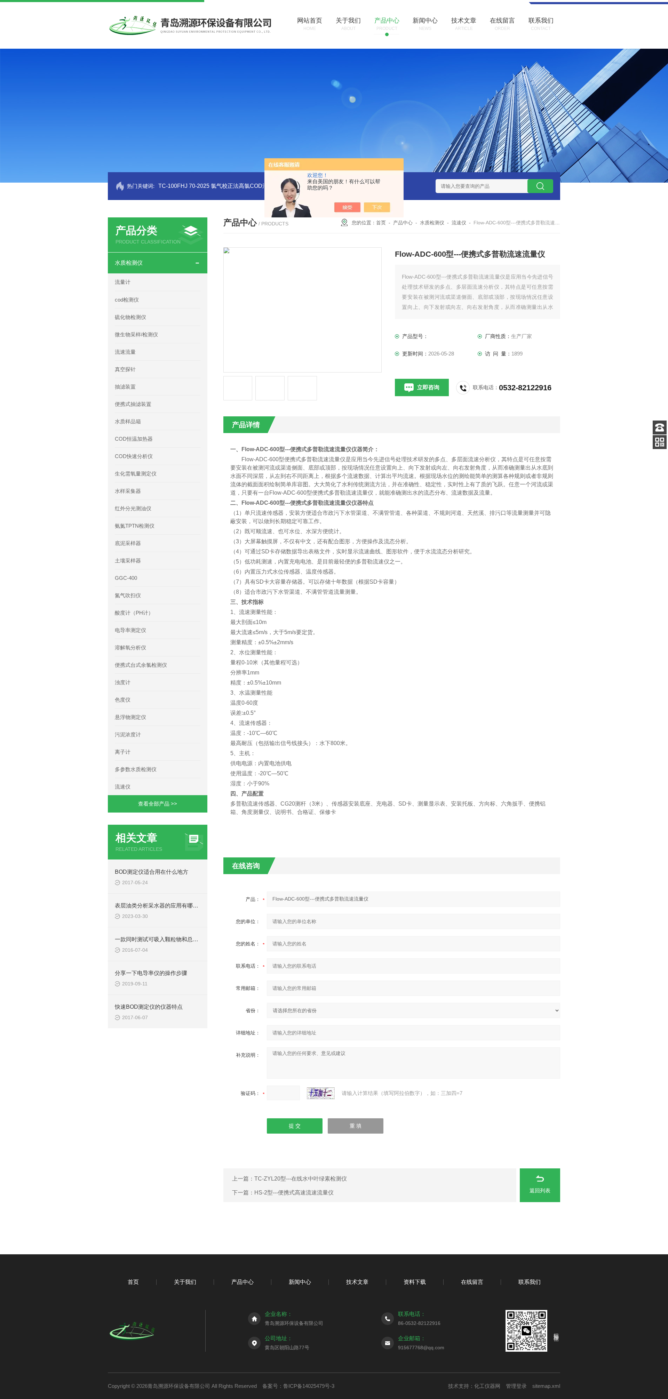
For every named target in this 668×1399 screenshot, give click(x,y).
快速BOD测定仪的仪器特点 (149, 1007)
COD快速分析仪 (134, 456)
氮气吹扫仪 (128, 595)
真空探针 (125, 369)
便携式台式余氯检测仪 (141, 665)
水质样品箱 (128, 421)
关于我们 (185, 1282)
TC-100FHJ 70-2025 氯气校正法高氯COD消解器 (218, 186)
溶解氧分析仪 (130, 647)
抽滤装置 (125, 387)
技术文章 (357, 1282)
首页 (381, 222)
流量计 (122, 282)
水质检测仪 (129, 263)
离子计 (122, 752)
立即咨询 (428, 387)
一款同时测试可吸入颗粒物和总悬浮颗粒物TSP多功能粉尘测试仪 (195, 939)
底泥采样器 (128, 543)
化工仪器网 (487, 1386)
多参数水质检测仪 (136, 769)
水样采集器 (128, 491)
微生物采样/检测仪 (136, 334)
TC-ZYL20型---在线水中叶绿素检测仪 (300, 1179)
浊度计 (122, 682)
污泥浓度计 (128, 734)
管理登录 (516, 1386)
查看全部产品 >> (157, 804)
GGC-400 (126, 578)
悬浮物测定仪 (130, 717)
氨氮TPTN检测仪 (134, 526)
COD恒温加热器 (134, 439)
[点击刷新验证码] (321, 1093)
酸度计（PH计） (134, 613)
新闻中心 (300, 1282)
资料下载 (415, 1282)
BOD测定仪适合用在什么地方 (151, 872)
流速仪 (122, 787)
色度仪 (122, 700)
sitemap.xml (546, 1386)
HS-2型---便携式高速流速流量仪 (294, 1193)
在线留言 (472, 1282)
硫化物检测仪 (130, 317)
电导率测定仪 (130, 630)
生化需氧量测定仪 (136, 474)
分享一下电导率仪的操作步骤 (151, 973)
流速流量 (125, 352)
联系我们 (529, 1282)
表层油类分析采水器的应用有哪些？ (159, 906)
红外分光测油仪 (133, 508)
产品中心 (403, 222)
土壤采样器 (128, 560)
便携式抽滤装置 (133, 404)
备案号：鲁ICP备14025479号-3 (298, 1386)
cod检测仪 (127, 300)
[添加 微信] (660, 442)
